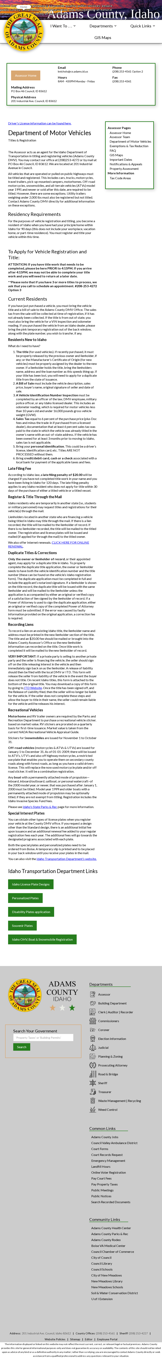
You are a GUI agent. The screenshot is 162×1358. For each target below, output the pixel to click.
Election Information (112, 1038)
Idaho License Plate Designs (31, 884)
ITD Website (33, 688)
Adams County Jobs (104, 1137)
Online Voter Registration (108, 1172)
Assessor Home (25, 75)
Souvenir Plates (22, 925)
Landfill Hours (100, 1166)
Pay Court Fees (101, 1178)
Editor (88, 1339)
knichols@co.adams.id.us (73, 71)
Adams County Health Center (111, 1228)
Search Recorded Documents (110, 1202)
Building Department (112, 1003)
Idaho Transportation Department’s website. (67, 859)
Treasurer (104, 1092)
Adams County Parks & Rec (109, 1234)
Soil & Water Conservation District (114, 1293)
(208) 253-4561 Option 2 (127, 71)
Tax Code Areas (120, 178)
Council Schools (102, 1269)
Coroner (103, 1030)
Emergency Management (108, 1160)
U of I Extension (102, 1299)
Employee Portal (107, 1339)
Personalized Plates (25, 898)
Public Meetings (102, 1190)
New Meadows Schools (107, 1287)
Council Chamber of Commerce (112, 1251)
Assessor (104, 994)
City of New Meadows (106, 1275)
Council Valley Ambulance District (114, 1143)
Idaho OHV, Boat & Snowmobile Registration (42, 939)
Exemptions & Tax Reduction (129, 146)
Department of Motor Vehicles (130, 141)
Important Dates (121, 159)
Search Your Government (35, 1031)
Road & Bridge (108, 1074)
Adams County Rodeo (106, 1240)
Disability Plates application (31, 912)
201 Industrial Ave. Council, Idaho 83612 (46, 1333)
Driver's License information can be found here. (39, 123)
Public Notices (101, 1196)
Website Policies (55, 1339)
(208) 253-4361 (121, 81)
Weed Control (107, 1109)
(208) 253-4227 (138, 1333)
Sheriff (102, 1083)
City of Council (101, 1257)
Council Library (101, 1263)
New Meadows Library (106, 1281)
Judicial (103, 1047)
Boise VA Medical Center (108, 1245)
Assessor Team (120, 137)
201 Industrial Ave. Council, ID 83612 (34, 101)
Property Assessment (124, 168)
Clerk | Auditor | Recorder (115, 1012)
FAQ (113, 150)
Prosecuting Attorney (112, 1065)
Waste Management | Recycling (119, 1101)
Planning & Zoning (110, 1056)
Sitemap (75, 1339)
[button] (63, 26)
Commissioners (108, 1021)
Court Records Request (107, 1154)
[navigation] (23, 31)
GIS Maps (102, 37)
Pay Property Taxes (104, 1184)
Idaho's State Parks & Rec (40, 807)
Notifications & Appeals (126, 164)
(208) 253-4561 (105, 1333)
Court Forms (99, 1149)
